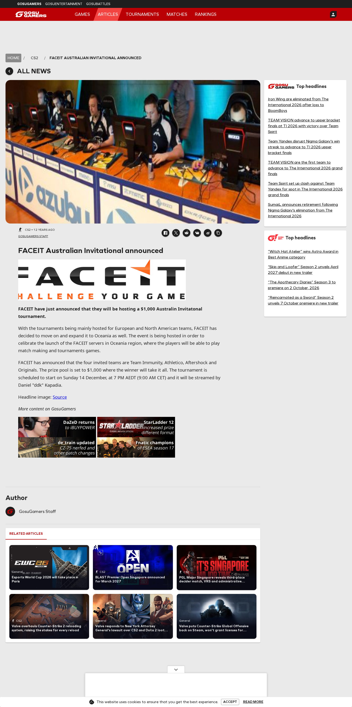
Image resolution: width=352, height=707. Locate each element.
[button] (165, 233)
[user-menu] (333, 14)
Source (60, 397)
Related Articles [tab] (26, 534)
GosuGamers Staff (37, 511)
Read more (253, 702)
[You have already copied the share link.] (218, 233)
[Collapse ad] (176, 669)
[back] (9, 71)
